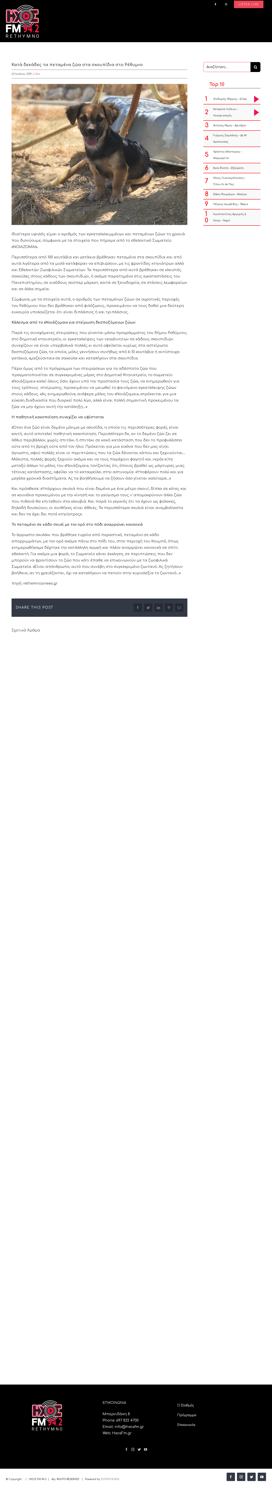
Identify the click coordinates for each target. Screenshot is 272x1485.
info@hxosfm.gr (129, 1427)
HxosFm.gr (122, 1433)
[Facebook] (126, 1449)
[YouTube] (145, 1449)
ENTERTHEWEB (110, 1479)
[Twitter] (139, 1449)
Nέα (37, 74)
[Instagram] (132, 1449)
